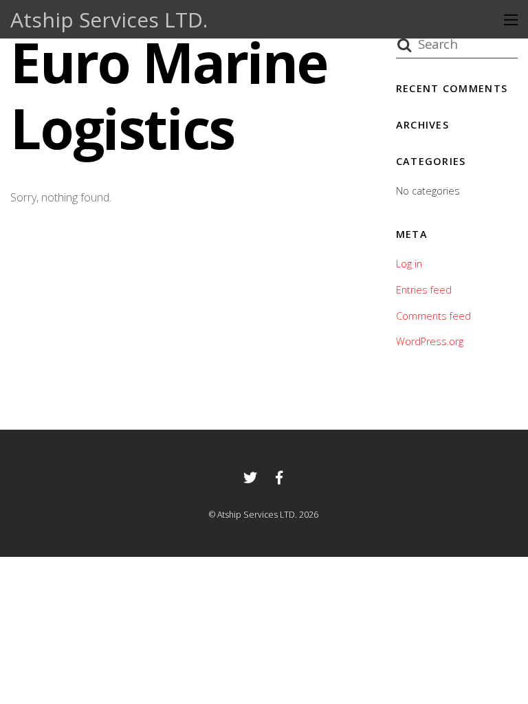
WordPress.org (429, 341)
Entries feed (424, 289)
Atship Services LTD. (257, 514)
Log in (409, 263)
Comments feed (433, 315)
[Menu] (511, 19)
